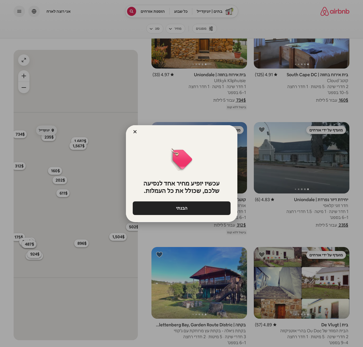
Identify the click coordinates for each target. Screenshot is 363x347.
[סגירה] (135, 131)
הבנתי (181, 208)
